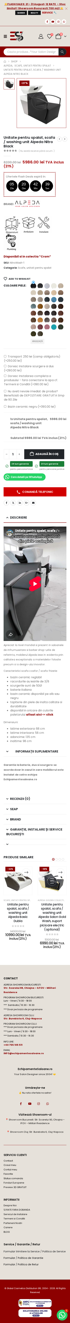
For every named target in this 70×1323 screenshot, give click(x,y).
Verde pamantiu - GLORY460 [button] (40, 334)
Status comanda (13, 1178)
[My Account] (41, 36)
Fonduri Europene (14, 1182)
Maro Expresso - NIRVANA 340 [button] (54, 313)
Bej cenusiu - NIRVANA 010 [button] (33, 300)
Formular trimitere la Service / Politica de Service (35, 1251)
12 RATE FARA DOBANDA (17, 1209)
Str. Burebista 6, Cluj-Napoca (23, 1018)
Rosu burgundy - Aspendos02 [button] (40, 327)
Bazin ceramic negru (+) (32, 407)
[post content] (18, 881)
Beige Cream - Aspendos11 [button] (61, 286)
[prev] (59, 139)
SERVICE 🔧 (49, 12)
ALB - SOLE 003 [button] (54, 286)
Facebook (6, 503)
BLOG (7, 1232)
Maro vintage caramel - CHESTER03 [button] (61, 320)
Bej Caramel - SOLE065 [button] (61, 293)
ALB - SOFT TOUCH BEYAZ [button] (47, 286)
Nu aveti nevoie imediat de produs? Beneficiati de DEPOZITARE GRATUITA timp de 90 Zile (34, 395)
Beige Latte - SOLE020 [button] (40, 293)
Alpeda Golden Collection (52, 900)
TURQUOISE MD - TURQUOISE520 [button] (54, 327)
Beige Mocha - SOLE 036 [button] (47, 293)
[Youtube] (52, 21)
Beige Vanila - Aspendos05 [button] (54, 293)
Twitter (13, 503)
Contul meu (10, 1169)
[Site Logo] (16, 36)
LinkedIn (20, 503)
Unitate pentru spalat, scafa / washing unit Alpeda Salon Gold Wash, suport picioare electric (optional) (52, 917)
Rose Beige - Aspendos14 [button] (33, 327)
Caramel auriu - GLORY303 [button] (40, 306)
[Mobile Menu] (6, 36)
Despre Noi (10, 1205)
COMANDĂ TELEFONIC (37, 492)
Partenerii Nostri (13, 1223)
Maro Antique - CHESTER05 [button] (61, 306)
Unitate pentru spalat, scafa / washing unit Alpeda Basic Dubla (18, 912)
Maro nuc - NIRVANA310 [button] (33, 320)
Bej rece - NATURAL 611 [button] (40, 300)
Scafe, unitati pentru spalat (35, 268)
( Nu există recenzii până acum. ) (37, 150)
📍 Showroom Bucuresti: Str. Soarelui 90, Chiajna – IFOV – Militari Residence (35, 1121)
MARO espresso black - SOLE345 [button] (47, 313)
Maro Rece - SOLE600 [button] (47, 320)
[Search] (62, 52)
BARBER (21, 13)
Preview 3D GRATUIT (15, 1187)
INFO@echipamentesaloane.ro (24, 1053)
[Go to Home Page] (5, 61)
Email (33, 503)
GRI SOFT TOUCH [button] (54, 306)
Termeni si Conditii (14, 1218)
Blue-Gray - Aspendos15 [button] (33, 306)
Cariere (8, 1227)
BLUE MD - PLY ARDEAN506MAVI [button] (54, 300)
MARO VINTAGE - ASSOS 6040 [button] (54, 320)
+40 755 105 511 (13, 1045)
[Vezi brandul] (27, 204)
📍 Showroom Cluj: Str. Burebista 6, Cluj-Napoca (35, 1132)
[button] (53, 859)
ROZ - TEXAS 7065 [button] (47, 327)
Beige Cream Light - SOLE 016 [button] (33, 293)
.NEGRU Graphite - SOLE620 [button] (40, 286)
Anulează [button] (37, 341)
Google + (26, 503)
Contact (8, 1160)
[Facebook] (47, 21)
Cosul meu (10, 1165)
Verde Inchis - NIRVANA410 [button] (61, 327)
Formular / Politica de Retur (21, 1264)
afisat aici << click (39, 714)
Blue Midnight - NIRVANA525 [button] (61, 300)
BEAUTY (34, 13)
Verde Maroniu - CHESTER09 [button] (33, 334)
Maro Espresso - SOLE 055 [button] (40, 313)
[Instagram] (58, 21)
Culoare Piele (14, 285)
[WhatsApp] (64, 21)
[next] (64, 139)
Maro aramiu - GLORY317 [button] (33, 313)
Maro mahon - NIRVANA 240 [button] (61, 313)
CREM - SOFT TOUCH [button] (47, 306)
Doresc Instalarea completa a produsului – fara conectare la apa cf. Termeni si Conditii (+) (31, 380)
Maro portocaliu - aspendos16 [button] (40, 320)
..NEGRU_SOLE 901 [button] (33, 286)
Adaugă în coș (47, 454)
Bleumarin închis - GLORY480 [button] (47, 300)
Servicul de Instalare (15, 1214)
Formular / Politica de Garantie (23, 1258)
